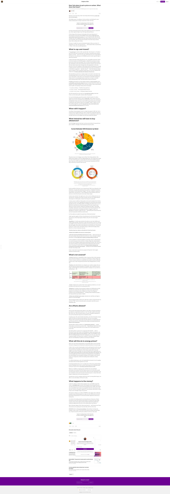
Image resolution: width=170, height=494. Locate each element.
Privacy (84, 487)
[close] (93, 438)
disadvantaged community (89, 324)
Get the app (89, 489)
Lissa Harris (72, 10)
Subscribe (162, 1)
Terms (87, 487)
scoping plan (87, 98)
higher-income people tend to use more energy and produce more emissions (85, 352)
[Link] (67, 49)
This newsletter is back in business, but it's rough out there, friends (79, 469)
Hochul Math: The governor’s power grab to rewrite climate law (81, 460)
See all (71, 474)
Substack (80, 492)
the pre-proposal (94, 81)
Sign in (167, 1)
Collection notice (90, 487)
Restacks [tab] (74, 432)
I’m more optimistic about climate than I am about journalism (79, 468)
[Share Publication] (159, 1)
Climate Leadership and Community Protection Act (84, 71)
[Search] (157, 1)
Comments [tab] (71, 432)
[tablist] (73, 433)
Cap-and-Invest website (89, 93)
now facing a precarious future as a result (87, 366)
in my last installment (82, 409)
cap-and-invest (73, 52)
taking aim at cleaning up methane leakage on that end (87, 237)
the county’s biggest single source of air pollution (78, 333)
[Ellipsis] (100, 441)
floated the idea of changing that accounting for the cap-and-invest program (83, 245)
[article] (85, 462)
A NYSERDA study (75, 385)
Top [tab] (69, 449)
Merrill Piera (73, 440)
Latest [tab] (72, 449)
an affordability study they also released (76, 83)
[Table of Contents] (1, 247)
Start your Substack (83, 489)
